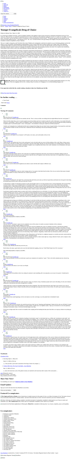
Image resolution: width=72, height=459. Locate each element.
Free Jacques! (6, 8)
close (2, 373)
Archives (5, 10)
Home (4, 3)
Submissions (6, 7)
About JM (5, 4)
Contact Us (5, 11)
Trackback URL (4, 356)
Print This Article (13, 93)
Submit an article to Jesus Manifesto (23, 381)
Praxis (4, 16)
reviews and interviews (8, 22)
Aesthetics (5, 18)
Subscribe (16, 25)
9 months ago (15, 117)
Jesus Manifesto (4, 453)
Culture (5, 20)
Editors (5, 6)
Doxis (4, 17)
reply (4, 128)
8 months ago (9, 335)
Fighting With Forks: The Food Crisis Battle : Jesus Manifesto (17, 366)
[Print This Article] (5, 93)
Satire (4, 21)
